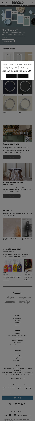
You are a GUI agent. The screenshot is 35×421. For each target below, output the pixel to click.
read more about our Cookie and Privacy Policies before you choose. (17, 71)
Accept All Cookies (23, 76)
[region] (17, 70)
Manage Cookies (11, 76)
